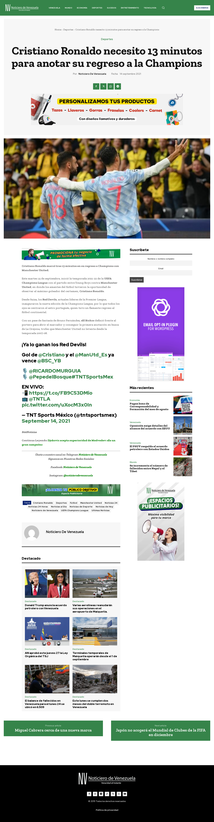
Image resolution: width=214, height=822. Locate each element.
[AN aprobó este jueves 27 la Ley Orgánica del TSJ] (47, 631)
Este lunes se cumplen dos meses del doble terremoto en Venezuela (93, 704)
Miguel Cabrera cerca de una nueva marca (53, 730)
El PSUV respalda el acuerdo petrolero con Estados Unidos (149, 448)
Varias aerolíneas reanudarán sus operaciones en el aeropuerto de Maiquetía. (92, 608)
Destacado (31, 601)
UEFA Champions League (75, 510)
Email (160, 268)
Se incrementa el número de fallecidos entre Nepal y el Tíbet (149, 468)
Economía (135, 400)
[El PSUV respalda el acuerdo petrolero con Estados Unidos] (182, 446)
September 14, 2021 (46, 420)
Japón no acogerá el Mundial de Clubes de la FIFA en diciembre (161, 732)
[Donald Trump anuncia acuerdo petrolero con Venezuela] (47, 583)
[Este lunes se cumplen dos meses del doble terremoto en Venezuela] (95, 679)
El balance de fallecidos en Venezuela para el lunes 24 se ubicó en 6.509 (45, 704)
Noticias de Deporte (81, 506)
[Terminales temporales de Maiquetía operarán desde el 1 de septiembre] (95, 631)
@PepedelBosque (50, 376)
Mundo (133, 462)
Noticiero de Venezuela (92, 73)
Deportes (68, 29)
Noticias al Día (59, 506)
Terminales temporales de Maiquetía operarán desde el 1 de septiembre (95, 656)
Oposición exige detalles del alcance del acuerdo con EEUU (150, 427)
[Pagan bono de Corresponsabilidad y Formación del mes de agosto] (182, 405)
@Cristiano (51, 354)
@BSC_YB (49, 360)
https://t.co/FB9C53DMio (60, 392)
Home (58, 29)
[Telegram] (118, 86)
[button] (163, 7)
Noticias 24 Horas (38, 506)
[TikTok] (107, 794)
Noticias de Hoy (104, 506)
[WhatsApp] (110, 86)
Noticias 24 (111, 503)
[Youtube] (125, 794)
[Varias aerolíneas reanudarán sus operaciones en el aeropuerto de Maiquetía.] (95, 583)
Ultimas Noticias (101, 510)
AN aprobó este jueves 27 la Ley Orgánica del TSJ (46, 654)
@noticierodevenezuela (78, 475)
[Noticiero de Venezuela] (33, 533)
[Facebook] (96, 86)
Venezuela (135, 422)
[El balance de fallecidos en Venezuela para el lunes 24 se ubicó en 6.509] (47, 679)
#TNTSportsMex (92, 376)
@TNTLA (39, 398)
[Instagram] (95, 794)
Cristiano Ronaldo (43, 503)
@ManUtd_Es (91, 354)
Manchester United (91, 503)
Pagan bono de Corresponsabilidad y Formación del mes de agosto (149, 406)
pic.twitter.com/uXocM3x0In (57, 404)
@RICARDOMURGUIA (55, 370)
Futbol (73, 503)
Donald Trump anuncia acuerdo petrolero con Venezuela (46, 606)
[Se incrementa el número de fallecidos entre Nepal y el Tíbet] (182, 466)
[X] (103, 86)
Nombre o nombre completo (161, 259)
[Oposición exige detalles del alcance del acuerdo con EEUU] (182, 425)
